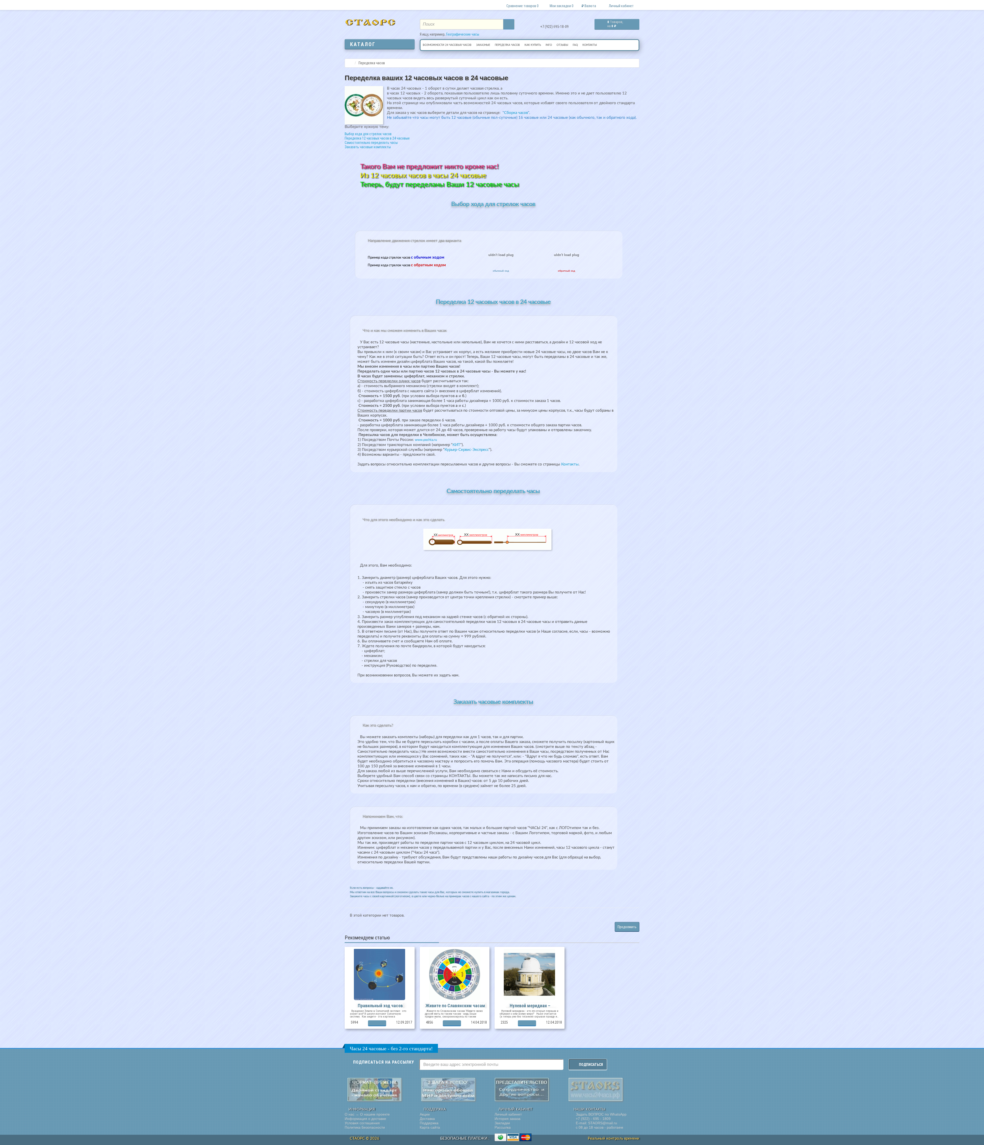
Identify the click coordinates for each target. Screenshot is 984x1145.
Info (549, 45)
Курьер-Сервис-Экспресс (467, 450)
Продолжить (627, 927)
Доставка (427, 1119)
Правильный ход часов (380, 1005)
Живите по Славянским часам (455, 1005)
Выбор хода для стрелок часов (368, 134)
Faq (575, 45)
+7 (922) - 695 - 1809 (593, 1119)
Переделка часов (507, 45)
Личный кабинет (508, 1114)
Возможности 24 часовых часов (447, 45)
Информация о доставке (365, 1119)
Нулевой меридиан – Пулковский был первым (530, 1008)
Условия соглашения (362, 1123)
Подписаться (591, 1065)
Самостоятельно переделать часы (371, 143)
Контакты (589, 45)
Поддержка (429, 1123)
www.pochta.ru (426, 440)
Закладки (502, 1123)
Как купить (533, 45)
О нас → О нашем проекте (367, 1114)
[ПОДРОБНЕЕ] (377, 1023)
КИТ (456, 445)
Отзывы (562, 45)
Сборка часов (516, 113)
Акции (425, 1114)
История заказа (507, 1119)
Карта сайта (430, 1127)
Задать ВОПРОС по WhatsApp (601, 1114)
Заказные (483, 45)
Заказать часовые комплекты (368, 147)
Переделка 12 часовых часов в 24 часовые (377, 138)
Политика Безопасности (365, 1127)
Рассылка (503, 1127)
